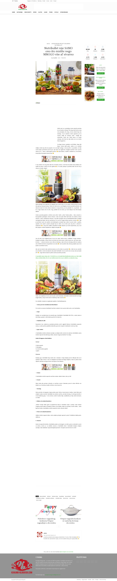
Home (13, 12)
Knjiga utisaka (84, 579)
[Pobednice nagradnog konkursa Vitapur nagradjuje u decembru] (46, 510)
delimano (49, 496)
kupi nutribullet (68, 496)
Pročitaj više (100, 73)
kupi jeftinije (61, 496)
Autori (51, 0)
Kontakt (43, 0)
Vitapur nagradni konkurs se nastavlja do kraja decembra (70, 521)
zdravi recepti (38, 500)
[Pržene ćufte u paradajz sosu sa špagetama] (89, 95)
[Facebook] (90, 12)
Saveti (100, 65)
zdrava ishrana (72, 498)
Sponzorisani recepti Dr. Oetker (100, 77)
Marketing (39, 0)
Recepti (55, 0)
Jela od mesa (100, 91)
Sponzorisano (64, 12)
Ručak (34, 12)
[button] (104, 12)
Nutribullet (58, 45)
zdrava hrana (65, 498)
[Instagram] (94, 12)
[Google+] (92, 12)
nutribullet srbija (59, 498)
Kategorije (19, 12)
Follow (95, 46)
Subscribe (103, 53)
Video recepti (27, 12)
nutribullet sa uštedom (50, 498)
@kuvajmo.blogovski (66, 551)
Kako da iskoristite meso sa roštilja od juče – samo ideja (100, 69)
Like (88, 46)
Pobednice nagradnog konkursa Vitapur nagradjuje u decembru (46, 521)
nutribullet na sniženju (40, 498)
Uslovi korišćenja (102, 579)
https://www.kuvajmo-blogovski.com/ (50, 535)
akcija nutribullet (43, 496)
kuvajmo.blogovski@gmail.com (52, 574)
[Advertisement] (58, 7)
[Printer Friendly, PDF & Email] (38, 103)
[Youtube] (101, 12)
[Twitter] (99, 12)
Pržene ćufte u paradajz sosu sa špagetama (101, 95)
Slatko (40, 12)
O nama (47, 0)
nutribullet (74, 496)
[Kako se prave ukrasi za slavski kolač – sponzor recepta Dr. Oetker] (89, 82)
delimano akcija (55, 496)
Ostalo (56, 12)
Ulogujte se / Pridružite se (32, 0)
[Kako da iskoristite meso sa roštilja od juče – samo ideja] (89, 69)
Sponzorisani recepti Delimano (61, 43)
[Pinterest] (97, 12)
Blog (48, 43)
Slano (45, 12)
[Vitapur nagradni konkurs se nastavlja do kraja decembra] (70, 510)
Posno (51, 12)
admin (55, 58)
